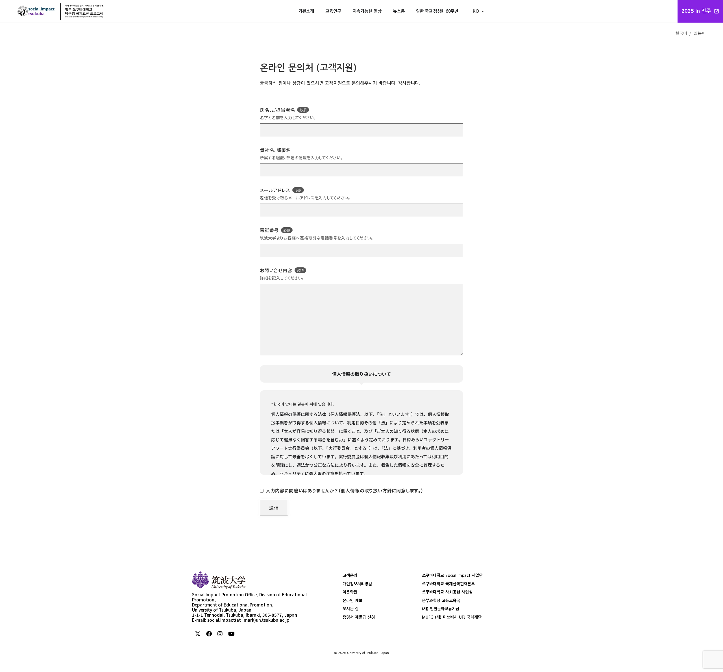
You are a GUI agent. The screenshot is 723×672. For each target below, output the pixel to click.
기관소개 (306, 11)
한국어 (681, 33)
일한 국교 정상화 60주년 (437, 11)
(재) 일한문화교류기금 (440, 609)
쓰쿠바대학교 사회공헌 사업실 (447, 592)
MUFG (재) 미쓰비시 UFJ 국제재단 (452, 617)
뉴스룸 (399, 11)
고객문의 (350, 575)
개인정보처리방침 (357, 584)
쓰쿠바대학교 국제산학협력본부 (448, 584)
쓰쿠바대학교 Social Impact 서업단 (452, 575)
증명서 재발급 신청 (359, 617)
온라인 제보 (352, 601)
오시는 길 (351, 609)
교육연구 (333, 11)
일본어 (700, 33)
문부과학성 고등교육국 (441, 601)
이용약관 (350, 592)
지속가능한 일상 (367, 11)
